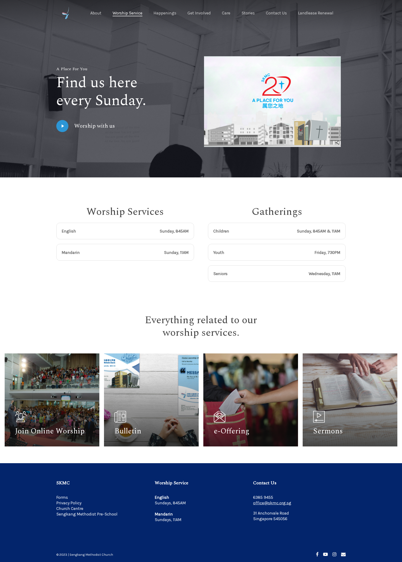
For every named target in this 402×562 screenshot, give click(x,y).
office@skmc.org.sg (272, 502)
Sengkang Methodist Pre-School (86, 514)
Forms (62, 497)
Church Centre (69, 508)
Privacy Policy (68, 502)
